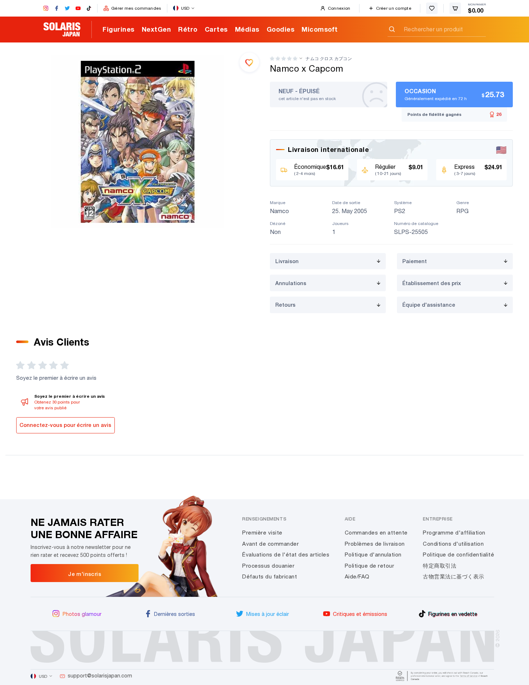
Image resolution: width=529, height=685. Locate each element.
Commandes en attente (376, 532)
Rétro (188, 29)
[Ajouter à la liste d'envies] (249, 62)
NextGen (156, 29)
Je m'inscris (84, 574)
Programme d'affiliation (454, 532)
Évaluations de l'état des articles (285, 554)
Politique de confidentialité (458, 554)
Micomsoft (320, 29)
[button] (283, 58)
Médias (247, 29)
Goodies (281, 29)
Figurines (119, 29)
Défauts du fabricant (269, 576)
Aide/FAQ (357, 576)
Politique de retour (369, 566)
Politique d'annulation (373, 554)
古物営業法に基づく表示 (453, 576)
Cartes (216, 29)
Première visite (262, 532)
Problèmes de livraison (375, 544)
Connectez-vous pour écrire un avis (65, 425)
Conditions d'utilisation (453, 544)
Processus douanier (268, 566)
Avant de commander (270, 544)
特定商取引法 (439, 566)
